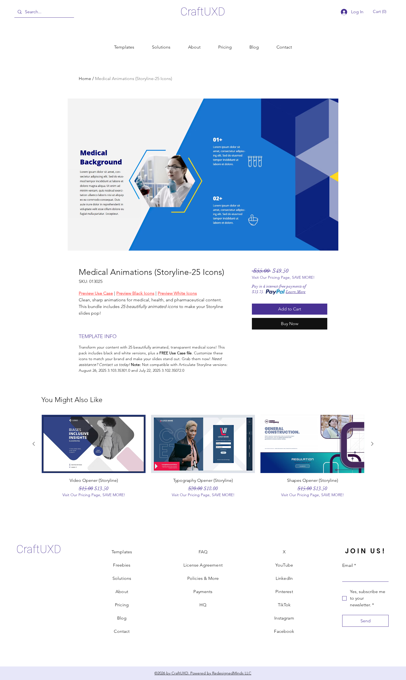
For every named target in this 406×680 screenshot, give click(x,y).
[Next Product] (372, 443)
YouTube (284, 565)
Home (85, 78)
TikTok (284, 604)
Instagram (284, 618)
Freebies (121, 565)
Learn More (295, 291)
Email (349, 565)
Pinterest (284, 591)
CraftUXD (202, 11)
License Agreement (203, 565)
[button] (380, 11)
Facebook (284, 631)
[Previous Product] (33, 443)
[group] (203, 459)
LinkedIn (284, 578)
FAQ (203, 551)
